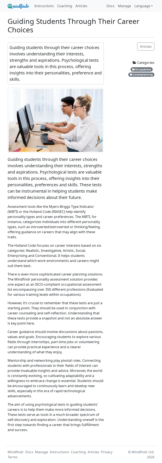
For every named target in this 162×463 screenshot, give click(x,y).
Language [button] (142, 6)
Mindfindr (16, 452)
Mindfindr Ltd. (143, 452)
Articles (81, 6)
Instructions (44, 6)
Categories (145, 62)
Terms (13, 457)
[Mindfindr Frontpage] (18, 6)
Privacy (106, 452)
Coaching (64, 6)
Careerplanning (142, 74)
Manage (124, 6)
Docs (111, 6)
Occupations (143, 69)
